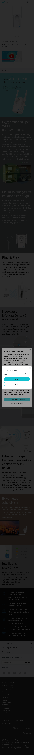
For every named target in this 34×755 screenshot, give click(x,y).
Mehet (17, 379)
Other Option (17, 384)
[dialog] (17, 377)
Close (30, 368)
